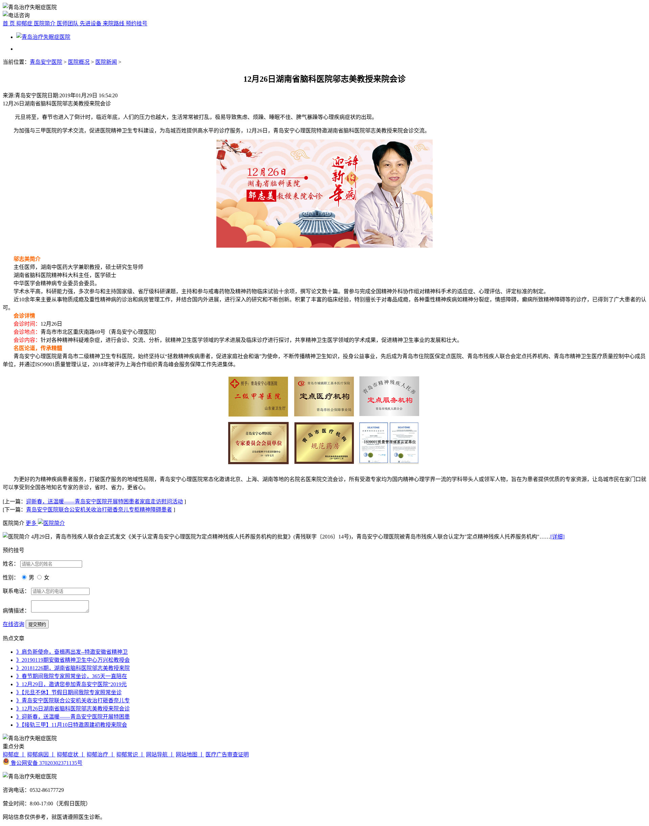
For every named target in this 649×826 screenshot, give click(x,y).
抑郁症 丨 (14, 754)
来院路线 (114, 23)
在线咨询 (13, 624)
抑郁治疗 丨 (101, 754)
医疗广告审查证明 (227, 754)
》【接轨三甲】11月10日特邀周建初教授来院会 (71, 725)
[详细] (557, 537)
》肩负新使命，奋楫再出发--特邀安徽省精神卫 (72, 652)
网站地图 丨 (190, 754)
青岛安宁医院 (46, 62)
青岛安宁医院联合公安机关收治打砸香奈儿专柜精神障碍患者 (99, 509)
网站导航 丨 (160, 754)
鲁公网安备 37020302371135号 (45, 763)
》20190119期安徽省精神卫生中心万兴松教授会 (73, 660)
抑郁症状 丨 (71, 754)
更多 (32, 523)
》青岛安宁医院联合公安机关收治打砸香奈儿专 (73, 700)
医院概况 (79, 62)
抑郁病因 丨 (41, 754)
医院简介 (45, 23)
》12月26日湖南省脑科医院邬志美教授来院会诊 (73, 708)
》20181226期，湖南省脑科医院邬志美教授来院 (73, 668)
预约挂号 (136, 23)
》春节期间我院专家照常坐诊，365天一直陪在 (71, 676)
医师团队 (68, 23)
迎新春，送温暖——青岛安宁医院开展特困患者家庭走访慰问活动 (104, 501)
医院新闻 (106, 62)
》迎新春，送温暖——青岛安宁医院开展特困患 (73, 717)
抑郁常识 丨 (130, 754)
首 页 (9, 23)
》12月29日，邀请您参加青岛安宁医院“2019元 (71, 684)
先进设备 (91, 23)
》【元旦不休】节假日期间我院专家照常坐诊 (69, 692)
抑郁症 (25, 23)
